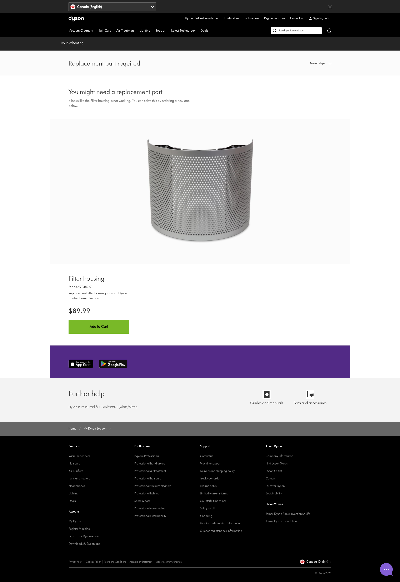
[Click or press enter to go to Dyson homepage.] (76, 18)
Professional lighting (146, 493)
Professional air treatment (150, 471)
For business (251, 18)
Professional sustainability (150, 516)
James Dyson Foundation (281, 521)
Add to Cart (99, 326)
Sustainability (274, 493)
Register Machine (79, 529)
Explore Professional (146, 456)
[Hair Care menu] (113, 30)
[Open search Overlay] (296, 30)
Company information (279, 456)
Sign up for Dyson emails (84, 536)
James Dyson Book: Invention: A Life (288, 514)
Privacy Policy (75, 561)
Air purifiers (76, 471)
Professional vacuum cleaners (152, 486)
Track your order (210, 478)
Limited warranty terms (214, 493)
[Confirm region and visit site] (330, 6)
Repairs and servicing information (220, 523)
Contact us (296, 18)
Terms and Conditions (115, 561)
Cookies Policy (93, 561)
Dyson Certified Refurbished (202, 18)
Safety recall (207, 508)
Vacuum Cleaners (81, 30)
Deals (204, 30)
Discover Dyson (275, 486)
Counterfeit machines (213, 501)
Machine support (210, 463)
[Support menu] (168, 30)
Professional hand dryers (149, 463)
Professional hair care (147, 478)
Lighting (145, 30)
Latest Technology (183, 30)
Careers (271, 478)
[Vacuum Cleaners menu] (95, 30)
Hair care (74, 463)
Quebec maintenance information (221, 531)
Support (160, 30)
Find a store (231, 18)
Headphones (77, 486)
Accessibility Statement (141, 561)
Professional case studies (149, 508)
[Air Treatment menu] (137, 30)
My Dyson (75, 521)
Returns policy (208, 486)
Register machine (274, 18)
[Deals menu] (210, 30)
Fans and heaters (79, 478)
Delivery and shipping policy (217, 471)
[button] (301, 63)
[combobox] (112, 6)
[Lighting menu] (152, 30)
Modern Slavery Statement (169, 561)
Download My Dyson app (84, 544)
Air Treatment (125, 30)
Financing (206, 516)
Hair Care (104, 30)
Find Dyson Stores (277, 463)
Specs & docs (142, 501)
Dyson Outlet (274, 471)
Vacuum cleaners (79, 456)
